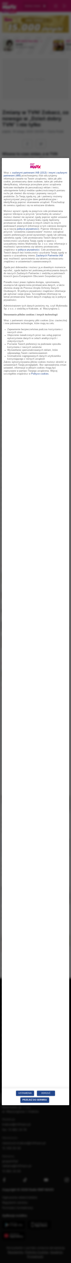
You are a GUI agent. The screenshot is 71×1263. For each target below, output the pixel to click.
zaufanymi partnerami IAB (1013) (29, 172)
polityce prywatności (27, 229)
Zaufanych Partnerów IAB (49, 256)
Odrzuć (46, 1093)
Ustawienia (25, 1093)
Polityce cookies (40, 374)
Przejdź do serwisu (34, 1100)
